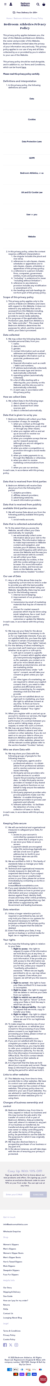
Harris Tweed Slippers (12, 1261)
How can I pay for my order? (15, 1300)
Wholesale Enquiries (12, 1231)
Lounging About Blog (12, 1317)
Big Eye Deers (25, 1364)
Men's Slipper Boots (12, 1257)
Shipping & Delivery (12, 1292)
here (24, 67)
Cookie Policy (9, 1339)
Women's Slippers (11, 1244)
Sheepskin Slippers (11, 1270)
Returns (6, 1305)
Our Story (7, 1287)
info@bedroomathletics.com (15, 1224)
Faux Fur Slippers (10, 1274)
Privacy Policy (9, 1335)
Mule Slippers (9, 1266)
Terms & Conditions (12, 1331)
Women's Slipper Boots (13, 1253)
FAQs (5, 1309)
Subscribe (38, 1194)
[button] (43, 1379)
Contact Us (8, 1313)
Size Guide (7, 1296)
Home (9, 18)
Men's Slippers (9, 1249)
